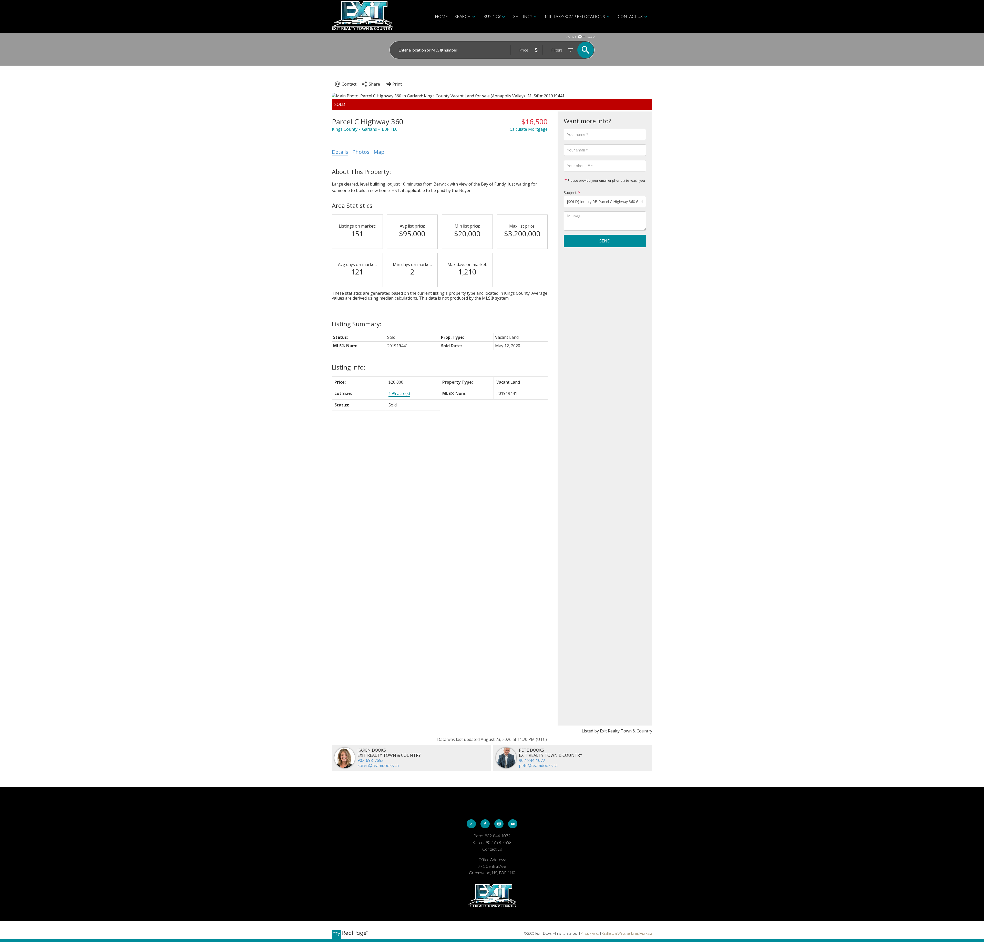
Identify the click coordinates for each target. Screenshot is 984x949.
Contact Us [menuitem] (630, 16)
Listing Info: (348, 367)
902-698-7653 (370, 760)
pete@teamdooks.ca (538, 765)
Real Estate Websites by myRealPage (627, 933)
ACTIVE (571, 36)
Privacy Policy (590, 933)
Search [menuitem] (463, 16)
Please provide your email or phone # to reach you (606, 180)
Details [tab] (340, 151)
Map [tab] (379, 151)
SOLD (590, 36)
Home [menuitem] (441, 16)
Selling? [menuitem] (522, 16)
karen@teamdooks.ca (378, 765)
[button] (471, 824)
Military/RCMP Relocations (575, 16)
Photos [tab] (361, 151)
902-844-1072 (532, 760)
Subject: (570, 192)
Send (604, 241)
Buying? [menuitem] (491, 16)
